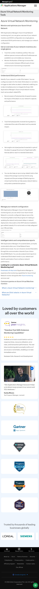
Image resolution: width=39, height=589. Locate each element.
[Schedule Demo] (35, 585)
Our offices (19, 567)
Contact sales (30, 563)
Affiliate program (9, 563)
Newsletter (20, 563)
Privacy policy (19, 560)
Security (32, 556)
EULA (13, 556)
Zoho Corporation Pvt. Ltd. (19, 582)
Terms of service (22, 556)
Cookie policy (30, 560)
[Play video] (32, 368)
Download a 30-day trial (8, 270)
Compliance (8, 560)
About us (6, 556)
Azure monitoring (27, 275)
